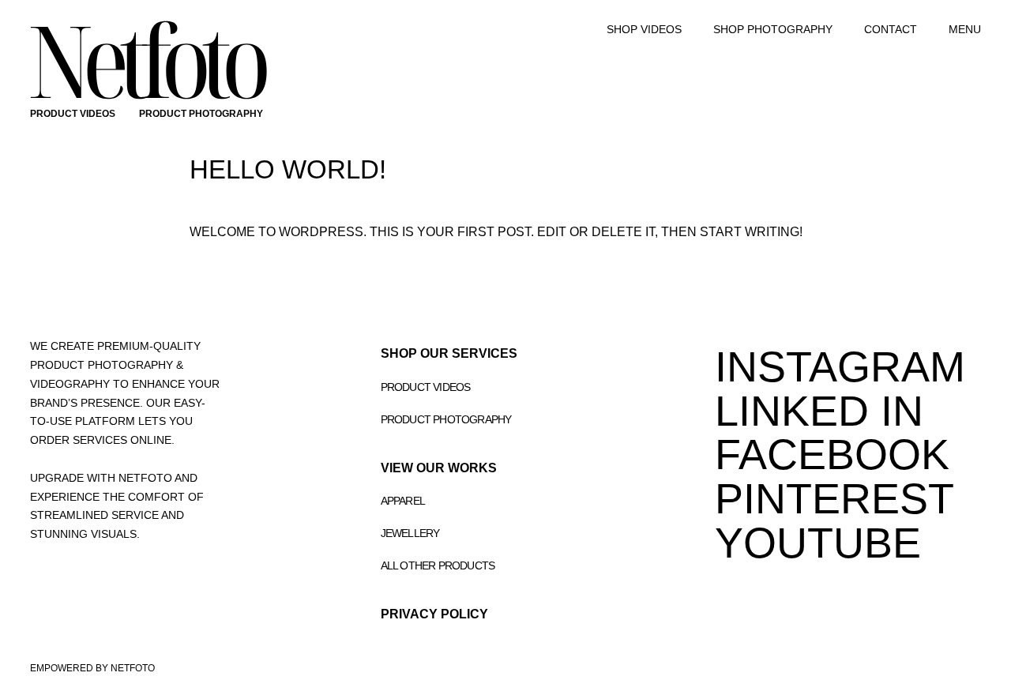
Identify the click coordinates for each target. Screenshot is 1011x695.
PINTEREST (834, 498)
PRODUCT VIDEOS (72, 113)
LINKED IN (819, 410)
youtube (818, 542)
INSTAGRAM (840, 366)
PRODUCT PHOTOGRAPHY (201, 113)
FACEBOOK (832, 454)
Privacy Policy (434, 614)
